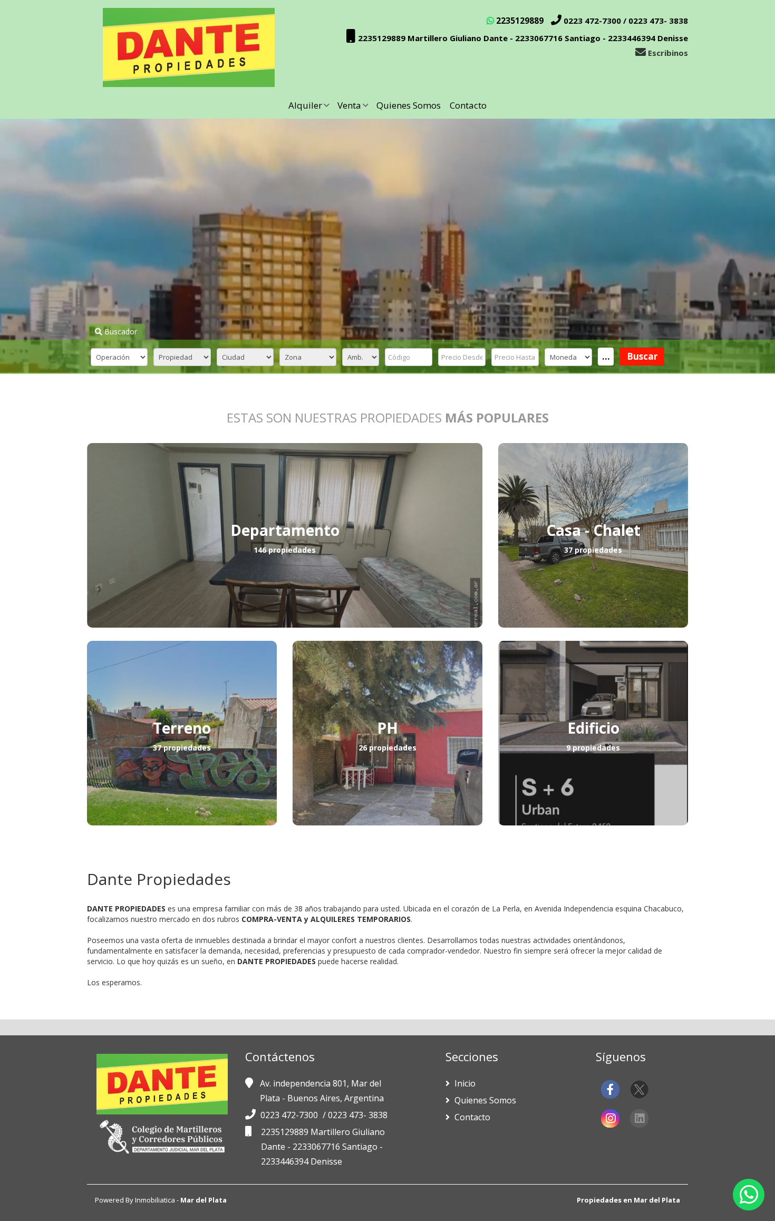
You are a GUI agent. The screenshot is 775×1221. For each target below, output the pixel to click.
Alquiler (305, 105)
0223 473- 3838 (358, 1115)
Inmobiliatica (155, 1200)
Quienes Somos (408, 105)
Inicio (464, 1083)
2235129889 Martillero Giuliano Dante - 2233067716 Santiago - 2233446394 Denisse (522, 38)
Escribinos (667, 52)
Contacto (468, 105)
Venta (349, 105)
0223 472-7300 (290, 1115)
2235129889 (519, 20)
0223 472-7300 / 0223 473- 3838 (624, 20)
